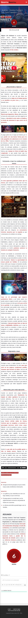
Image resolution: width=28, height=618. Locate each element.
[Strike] (8, 585)
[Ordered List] (10, 585)
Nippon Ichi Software (6, 474)
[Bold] (2, 585)
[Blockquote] (13, 585)
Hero (3, 17)
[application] (14, 467)
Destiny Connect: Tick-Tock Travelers (10, 472)
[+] (20, 584)
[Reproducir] (3, 467)
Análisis (3, 15)
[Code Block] (15, 585)
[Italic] (4, 585)
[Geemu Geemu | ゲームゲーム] (8, 2)
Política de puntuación (14, 610)
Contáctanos (16, 609)
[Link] (17, 585)
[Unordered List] (11, 585)
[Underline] (6, 585)
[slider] (24, 467)
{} (18, 584)
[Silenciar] (21, 467)
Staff (9, 609)
